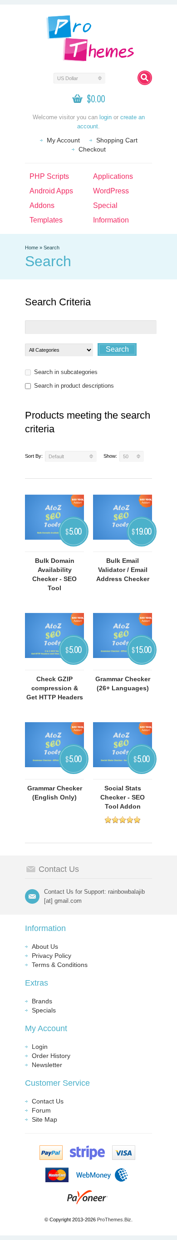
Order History (51, 1055)
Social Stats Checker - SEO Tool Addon (122, 797)
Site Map (44, 1119)
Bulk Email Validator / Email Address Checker (122, 569)
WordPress (111, 191)
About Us (45, 946)
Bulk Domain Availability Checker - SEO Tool (54, 574)
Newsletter (47, 1064)
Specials (44, 1010)
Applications (113, 176)
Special (105, 205)
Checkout (92, 149)
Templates (46, 220)
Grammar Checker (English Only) (54, 792)
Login (40, 1046)
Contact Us (48, 1101)
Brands (42, 1001)
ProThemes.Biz (114, 1219)
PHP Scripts (49, 176)
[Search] (145, 78)
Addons (42, 205)
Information (111, 220)
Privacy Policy (51, 955)
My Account (63, 140)
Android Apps (51, 191)
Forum (41, 1110)
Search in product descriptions (74, 385)
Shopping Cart (117, 140)
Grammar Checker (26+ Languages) (122, 683)
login (105, 117)
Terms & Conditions (60, 964)
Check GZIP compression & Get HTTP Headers (54, 688)
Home (31, 247)
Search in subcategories (66, 372)
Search (51, 247)
